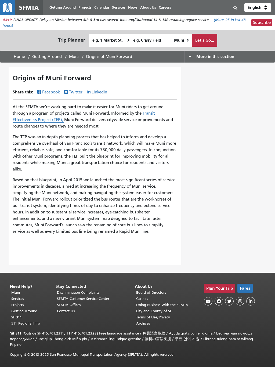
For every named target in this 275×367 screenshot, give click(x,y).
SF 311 (16, 317)
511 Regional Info (25, 323)
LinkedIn (99, 92)
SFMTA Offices (69, 305)
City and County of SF (154, 311)
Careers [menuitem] (165, 7)
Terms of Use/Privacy (153, 317)
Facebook (51, 92)
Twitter (75, 92)
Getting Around (47, 56)
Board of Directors (151, 292)
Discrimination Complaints (78, 292)
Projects (17, 305)
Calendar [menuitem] (101, 7)
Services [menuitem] (118, 7)
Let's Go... (204, 40)
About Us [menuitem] (148, 7)
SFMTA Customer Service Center (83, 298)
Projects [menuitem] (85, 7)
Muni (74, 56)
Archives (143, 323)
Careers (142, 298)
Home (19, 56)
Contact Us (66, 311)
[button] (257, 7)
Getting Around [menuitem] (62, 7)
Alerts (7, 19)
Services (17, 298)
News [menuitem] (133, 7)
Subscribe (262, 22)
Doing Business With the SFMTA (162, 305)
